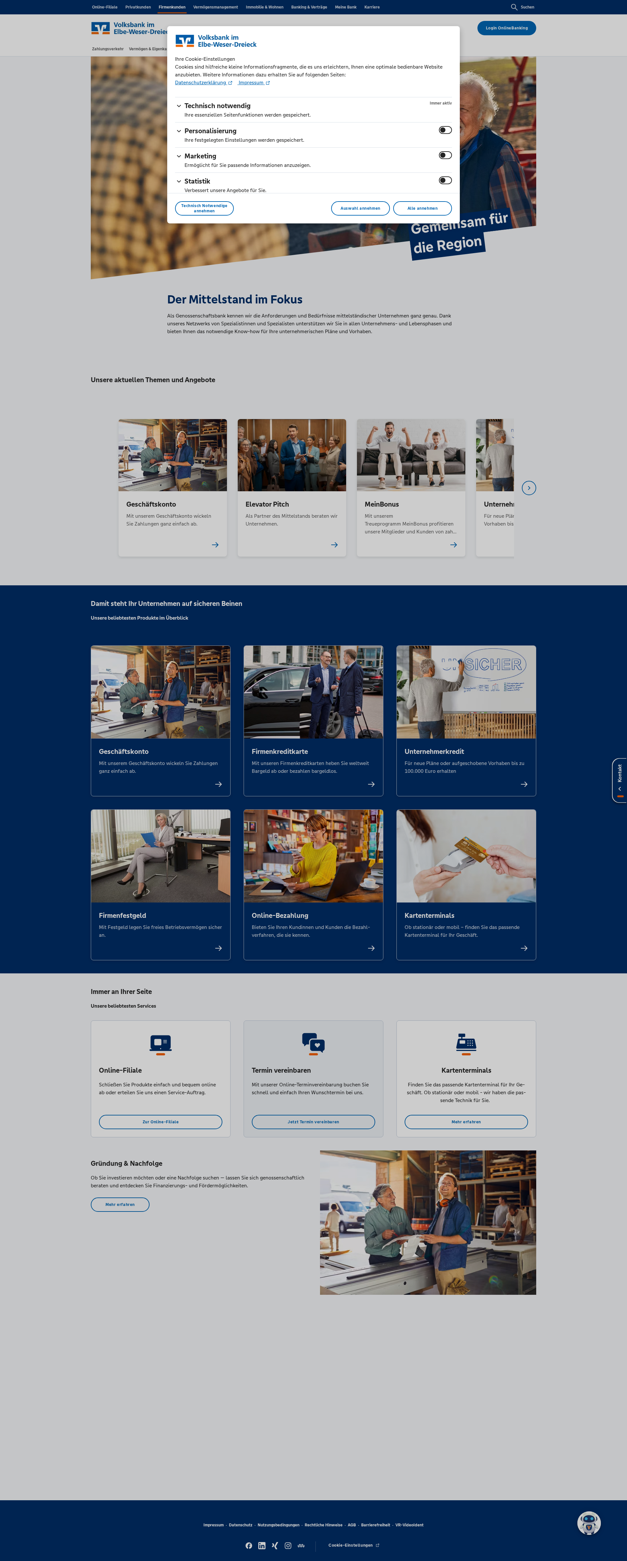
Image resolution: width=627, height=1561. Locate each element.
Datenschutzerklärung (201, 82)
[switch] (445, 130)
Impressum (251, 82)
